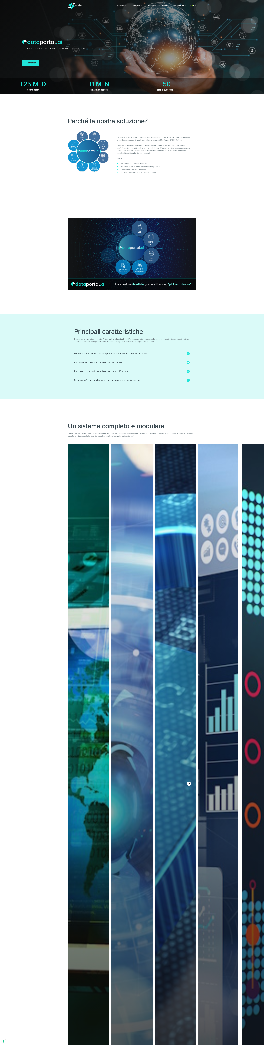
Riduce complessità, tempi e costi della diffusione (101, 371)
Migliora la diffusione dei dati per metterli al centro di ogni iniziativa (110, 353)
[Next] (189, 784)
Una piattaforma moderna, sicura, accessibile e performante (107, 380)
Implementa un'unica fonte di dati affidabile (98, 362)
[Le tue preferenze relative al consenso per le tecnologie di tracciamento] (4, 1041)
